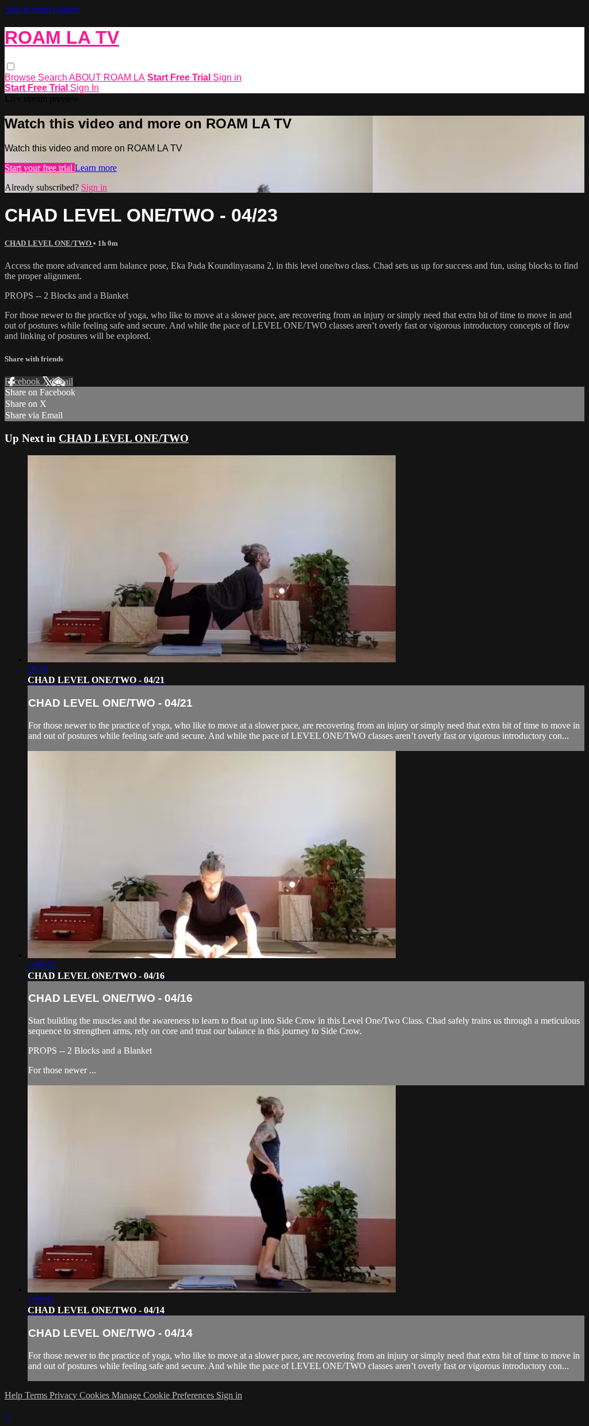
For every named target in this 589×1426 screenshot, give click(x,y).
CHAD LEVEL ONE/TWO (49, 243)
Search (53, 77)
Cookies (95, 1395)
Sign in (227, 77)
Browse (21, 77)
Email (62, 381)
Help (15, 1395)
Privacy (64, 1395)
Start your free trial (40, 168)
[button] (10, 66)
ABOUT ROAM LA (107, 77)
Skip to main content (42, 9)
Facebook (24, 381)
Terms (37, 1395)
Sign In (84, 88)
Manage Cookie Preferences (164, 1395)
